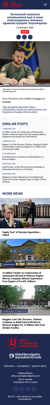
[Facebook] (18, 37)
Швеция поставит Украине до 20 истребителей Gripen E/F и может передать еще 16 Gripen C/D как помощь (24, 179)
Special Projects (39, 366)
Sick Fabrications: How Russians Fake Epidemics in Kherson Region (23, 158)
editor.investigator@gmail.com (25, 376)
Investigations (23, 366)
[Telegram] (30, 37)
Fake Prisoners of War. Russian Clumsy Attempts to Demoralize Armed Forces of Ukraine (23, 168)
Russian (37, 98)
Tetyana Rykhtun (9, 264)
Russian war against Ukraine (29, 109)
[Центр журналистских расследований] (13, 5)
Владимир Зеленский (18, 107)
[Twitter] (24, 37)
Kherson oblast (30, 112)
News (25, 32)
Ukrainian (6, 102)
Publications (9, 366)
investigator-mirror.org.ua (25, 382)
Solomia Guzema (8, 311)
